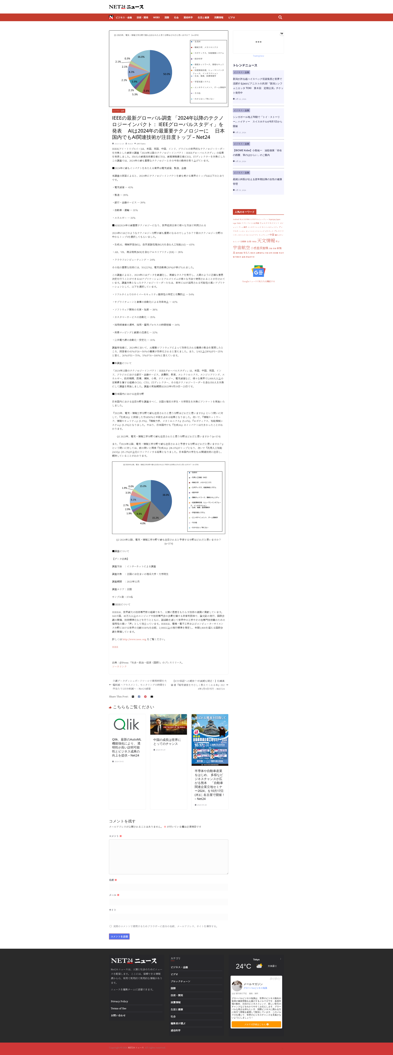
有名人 (246, 252)
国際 (167, 17)
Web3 (156, 17)
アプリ (244, 223)
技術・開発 (142, 17)
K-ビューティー (262, 219)
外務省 (254, 241)
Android (236, 219)
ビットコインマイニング (255, 231)
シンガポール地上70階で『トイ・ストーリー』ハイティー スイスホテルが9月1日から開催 (257, 121)
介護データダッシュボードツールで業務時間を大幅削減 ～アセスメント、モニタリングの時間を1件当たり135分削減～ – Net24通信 (140, 684)
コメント (115, 836)
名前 (113, 880)
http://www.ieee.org (134, 639)
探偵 (274, 248)
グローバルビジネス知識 (255, 988)
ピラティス (269, 231)
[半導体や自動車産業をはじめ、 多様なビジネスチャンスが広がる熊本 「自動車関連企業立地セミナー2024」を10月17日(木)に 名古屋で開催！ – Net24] (210, 716)
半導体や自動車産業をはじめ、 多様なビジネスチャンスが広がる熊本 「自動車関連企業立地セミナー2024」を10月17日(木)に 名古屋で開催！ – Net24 (210, 785)
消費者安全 (260, 253)
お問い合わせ (118, 1015)
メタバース (241, 235)
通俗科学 (188, 17)
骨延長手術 (250, 257)
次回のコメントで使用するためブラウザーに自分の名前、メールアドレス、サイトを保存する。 (166, 926)
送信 (140, 989)
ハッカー (242, 231)
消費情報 (218, 17)
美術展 (275, 253)
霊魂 (243, 257)
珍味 (266, 253)
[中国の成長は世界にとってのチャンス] (168, 716)
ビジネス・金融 (124, 17)
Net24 (130, 143)
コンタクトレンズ (254, 227)
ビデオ (231, 17)
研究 (270, 253)
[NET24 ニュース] (111, 17)
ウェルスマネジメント (269, 223)
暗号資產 (239, 253)
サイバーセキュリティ (270, 227)
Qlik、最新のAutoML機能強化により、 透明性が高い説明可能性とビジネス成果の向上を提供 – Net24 (126, 747)
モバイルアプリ (252, 235)
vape (234, 223)
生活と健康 (203, 17)
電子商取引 (237, 257)
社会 (176, 17)
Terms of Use (118, 1008)
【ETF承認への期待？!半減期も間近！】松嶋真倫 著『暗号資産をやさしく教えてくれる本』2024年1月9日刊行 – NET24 (198, 684)
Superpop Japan (274, 219)
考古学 (281, 253)
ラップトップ (264, 235)
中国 (271, 234)
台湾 (249, 241)
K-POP (253, 219)
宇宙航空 (241, 247)
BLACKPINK (245, 219)
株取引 (252, 253)
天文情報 (266, 240)
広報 (270, 248)
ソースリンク (119, 666)
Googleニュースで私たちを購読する (258, 281)
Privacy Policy (119, 1001)
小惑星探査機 (259, 248)
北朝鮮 (243, 241)
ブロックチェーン (180, 981)
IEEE (115, 647)
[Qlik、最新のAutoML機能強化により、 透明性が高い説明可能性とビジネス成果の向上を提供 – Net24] (127, 716)
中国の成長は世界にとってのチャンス (167, 742)
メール (114, 895)
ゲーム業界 (243, 227)
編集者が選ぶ (178, 1023)
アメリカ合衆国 (253, 223)
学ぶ (278, 241)
